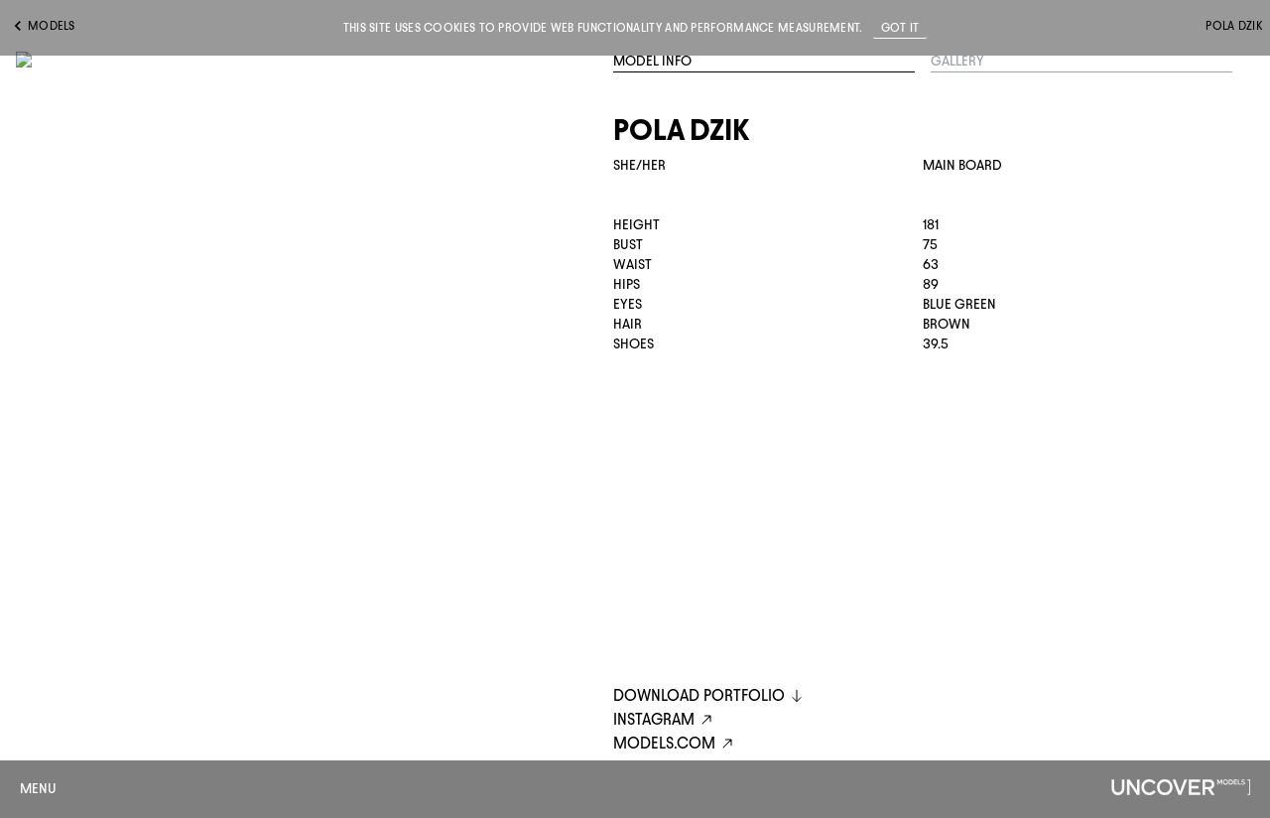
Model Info (652, 61)
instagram (654, 719)
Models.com (664, 743)
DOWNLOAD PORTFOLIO (699, 695)
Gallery (957, 61)
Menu (38, 788)
